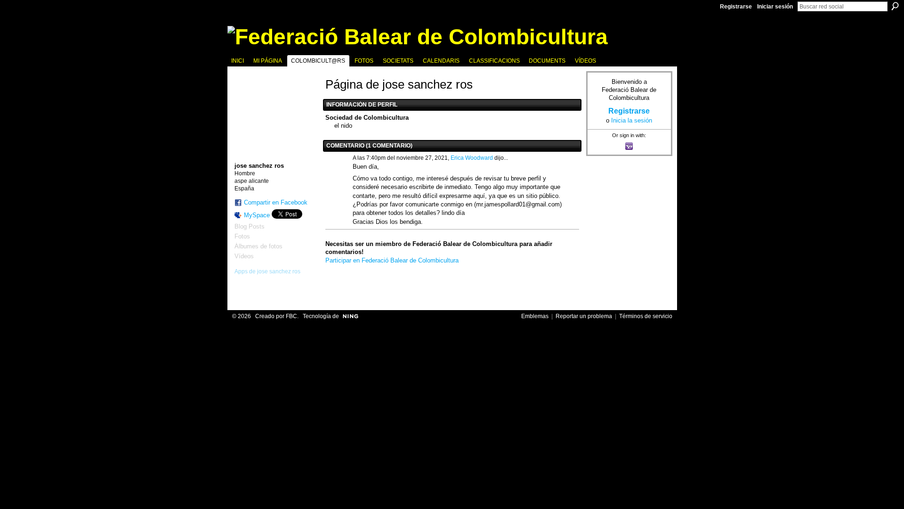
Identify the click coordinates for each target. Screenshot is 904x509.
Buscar (895, 6)
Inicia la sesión (631, 120)
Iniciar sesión (775, 6)
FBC (291, 316)
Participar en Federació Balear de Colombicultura (392, 260)
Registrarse (736, 6)
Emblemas (535, 316)
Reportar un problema (584, 316)
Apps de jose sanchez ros (267, 271)
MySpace (257, 215)
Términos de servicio (645, 316)
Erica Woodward (472, 158)
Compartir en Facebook (275, 202)
